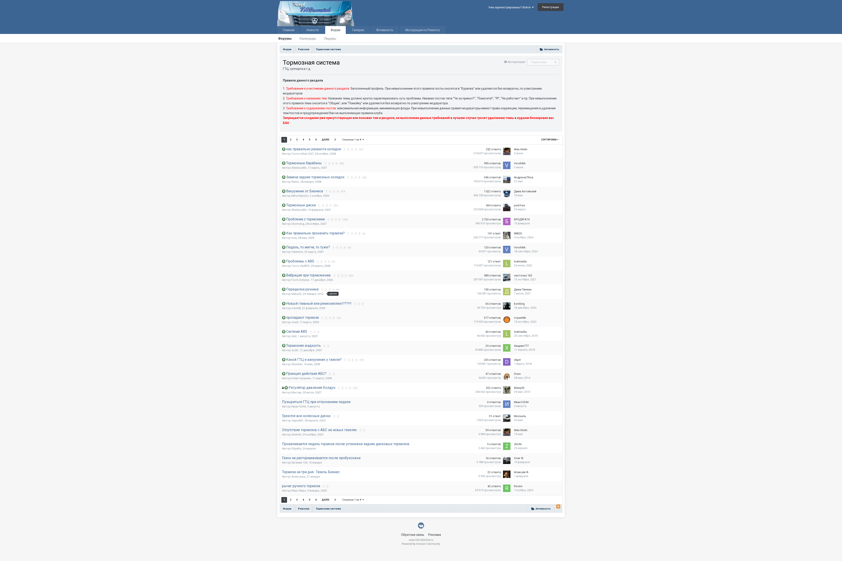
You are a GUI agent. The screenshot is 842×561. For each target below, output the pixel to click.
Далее (325, 139)
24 (350, 275)
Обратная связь (412, 534)
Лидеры (330, 39)
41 (342, 191)
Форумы (285, 39)
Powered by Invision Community (421, 543)
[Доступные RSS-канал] (558, 506)
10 (361, 360)
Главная (288, 30)
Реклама (434, 534)
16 (338, 318)
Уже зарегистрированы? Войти (510, 7)
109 (345, 219)
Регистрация (550, 7)
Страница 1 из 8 (352, 139)
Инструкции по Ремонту (422, 30)
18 (335, 205)
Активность (384, 30)
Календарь (308, 39)
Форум (335, 30)
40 (341, 163)
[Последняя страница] (335, 140)
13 (354, 388)
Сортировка (549, 139)
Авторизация (516, 62)
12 (360, 149)
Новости (313, 30)
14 (364, 177)
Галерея (358, 30)
